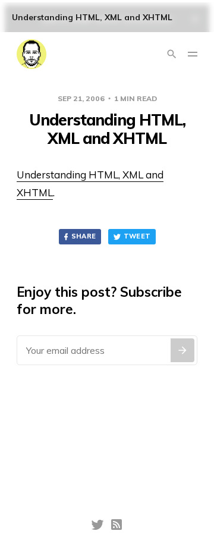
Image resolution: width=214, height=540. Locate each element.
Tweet (137, 236)
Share (83, 236)
